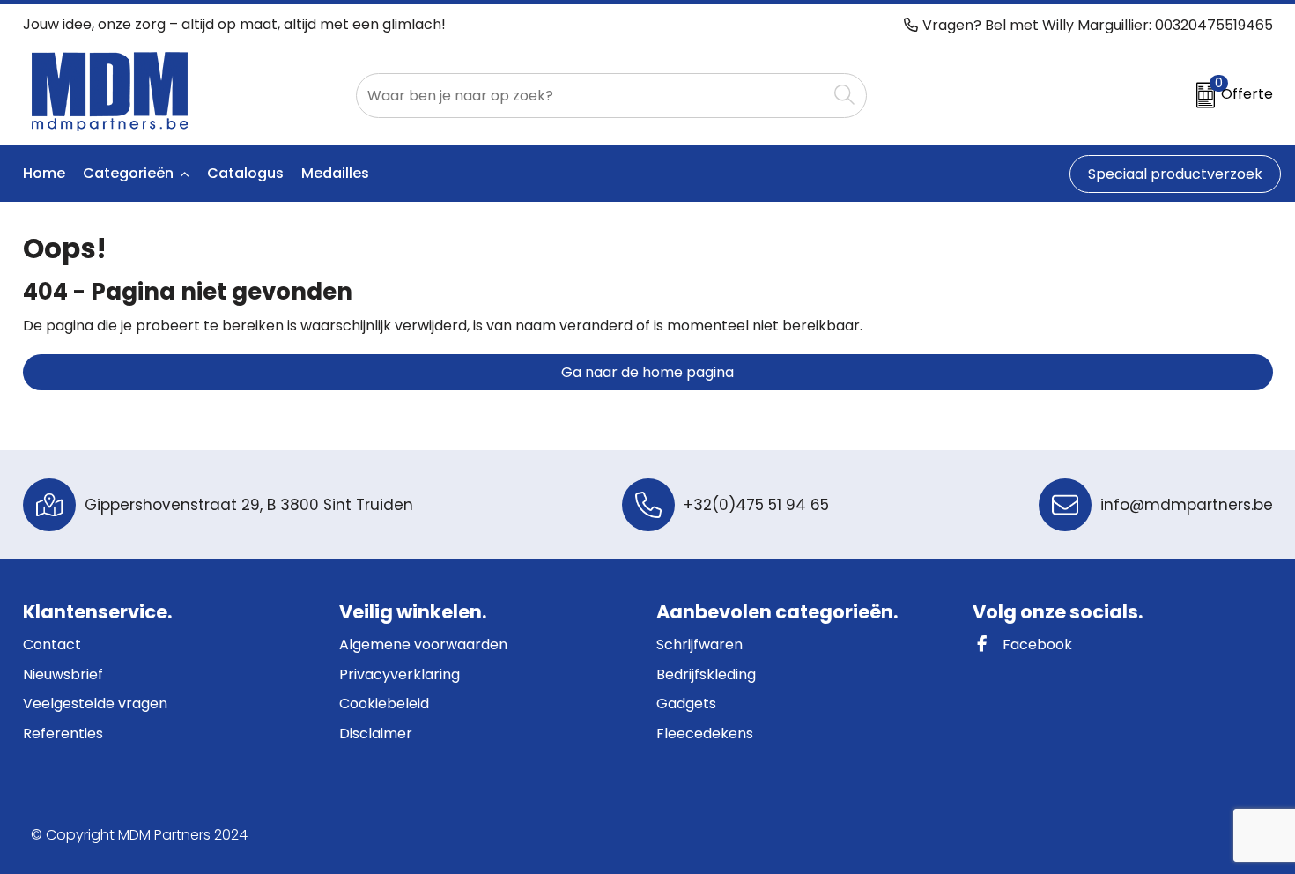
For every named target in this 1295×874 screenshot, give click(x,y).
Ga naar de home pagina (647, 372)
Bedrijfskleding (706, 674)
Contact (52, 644)
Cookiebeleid (384, 703)
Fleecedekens (704, 733)
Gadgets (686, 703)
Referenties (63, 733)
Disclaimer (375, 733)
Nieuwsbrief (63, 674)
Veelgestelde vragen (95, 703)
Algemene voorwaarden (423, 644)
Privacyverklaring (399, 674)
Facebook (1035, 644)
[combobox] (592, 96)
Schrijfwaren (699, 644)
